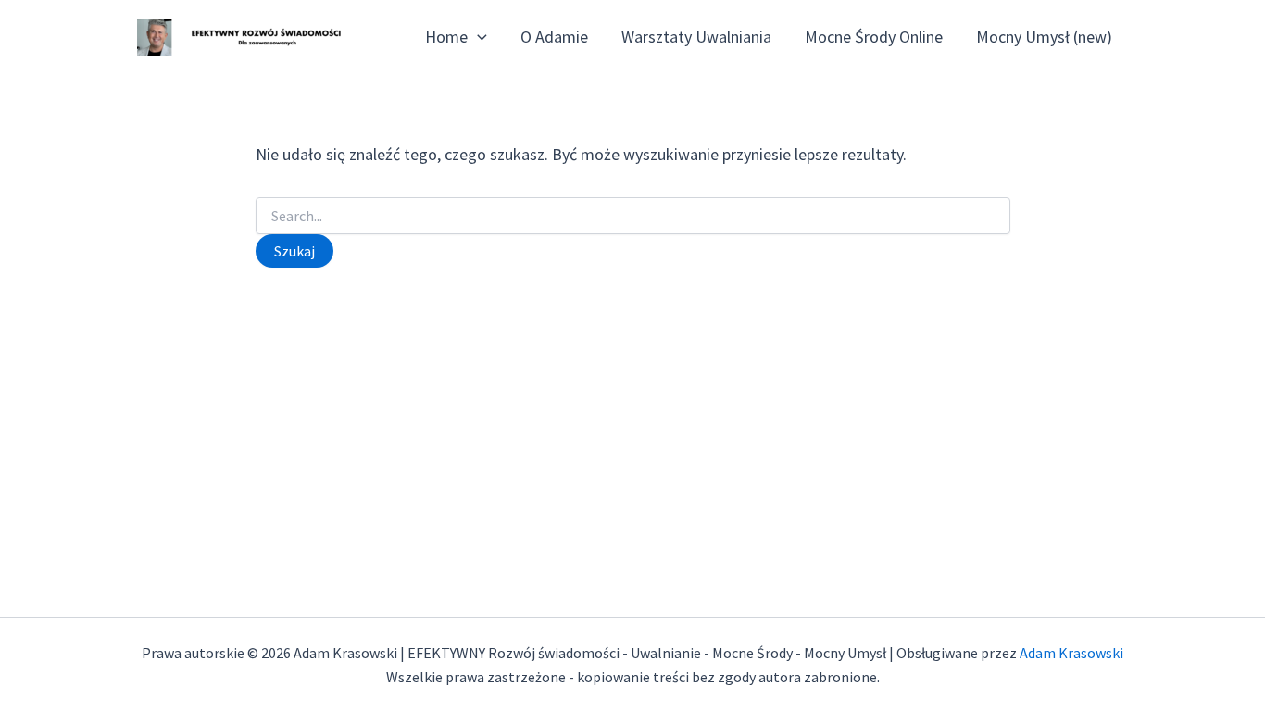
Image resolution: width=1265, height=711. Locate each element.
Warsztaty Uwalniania (696, 36)
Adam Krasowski (1071, 652)
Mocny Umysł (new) (1044, 36)
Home (446, 36)
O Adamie (554, 36)
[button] (477, 37)
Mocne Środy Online (874, 36)
